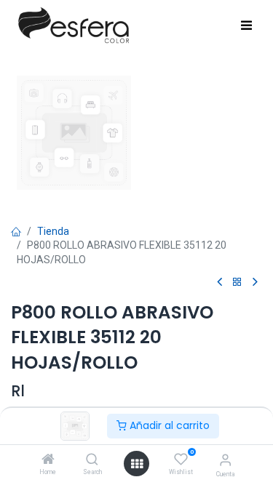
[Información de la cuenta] (225, 460)
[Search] (92, 460)
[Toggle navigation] (246, 26)
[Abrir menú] (137, 464)
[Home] (48, 460)
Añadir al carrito (168, 425)
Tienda (53, 231)
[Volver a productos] (237, 282)
